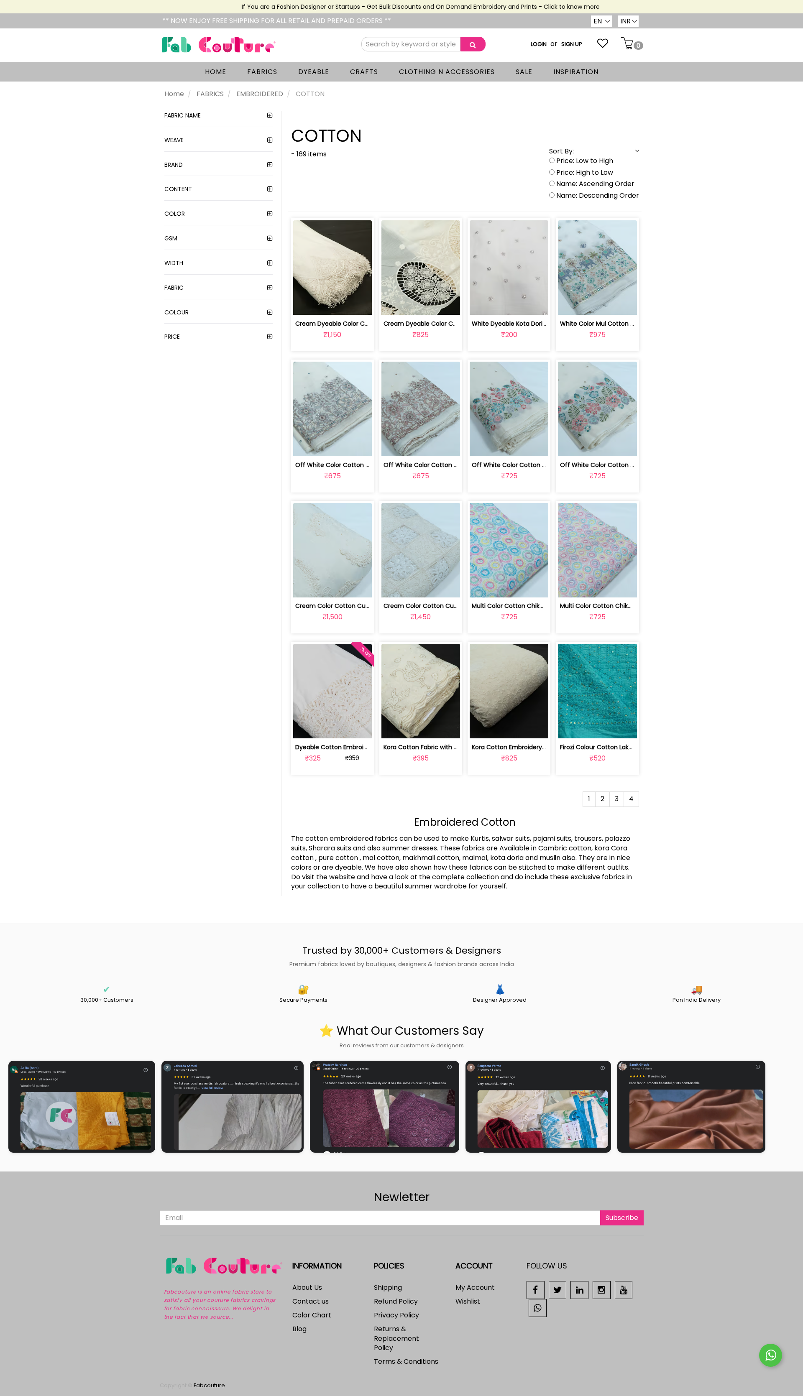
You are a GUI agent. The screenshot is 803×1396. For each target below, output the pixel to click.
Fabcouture (209, 1385)
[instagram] (602, 1289)
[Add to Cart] (313, 304)
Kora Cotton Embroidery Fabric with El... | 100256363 (546, 747)
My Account (475, 1287)
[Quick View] (352, 304)
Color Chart (311, 1315)
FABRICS (262, 72)
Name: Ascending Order (594, 184)
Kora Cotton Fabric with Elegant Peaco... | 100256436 (459, 747)
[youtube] (624, 1289)
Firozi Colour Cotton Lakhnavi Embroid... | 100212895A (635, 747)
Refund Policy (396, 1301)
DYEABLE (313, 72)
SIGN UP (571, 44)
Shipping (388, 1287)
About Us (307, 1287)
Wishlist (467, 1301)
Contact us (310, 1301)
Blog (299, 1329)
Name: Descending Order (597, 195)
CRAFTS (364, 72)
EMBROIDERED (259, 94)
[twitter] (558, 1289)
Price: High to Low (584, 172)
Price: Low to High (584, 161)
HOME (215, 72)
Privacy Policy (396, 1315)
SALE (524, 72)
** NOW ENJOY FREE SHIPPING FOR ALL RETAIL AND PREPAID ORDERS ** (276, 21)
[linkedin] (579, 1289)
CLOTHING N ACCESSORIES (447, 72)
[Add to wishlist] (332, 304)
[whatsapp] (538, 1307)
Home (174, 94)
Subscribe (622, 1217)
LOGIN (539, 44)
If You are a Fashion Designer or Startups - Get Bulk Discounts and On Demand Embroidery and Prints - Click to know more (400, 7)
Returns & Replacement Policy (396, 1338)
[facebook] (536, 1289)
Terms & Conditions (406, 1361)
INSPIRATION (575, 72)
